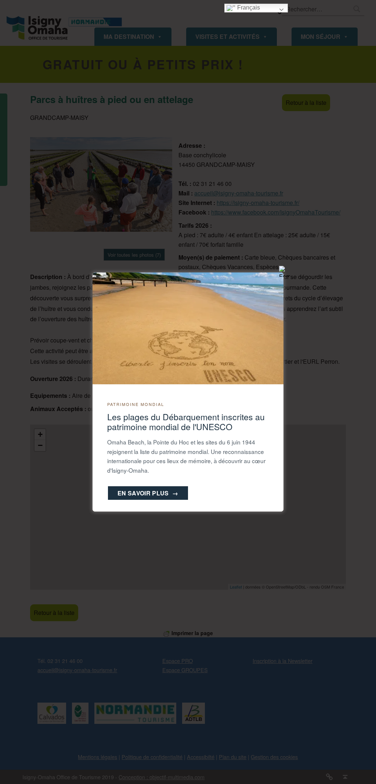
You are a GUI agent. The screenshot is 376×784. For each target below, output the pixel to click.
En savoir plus (148, 493)
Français (248, 7)
